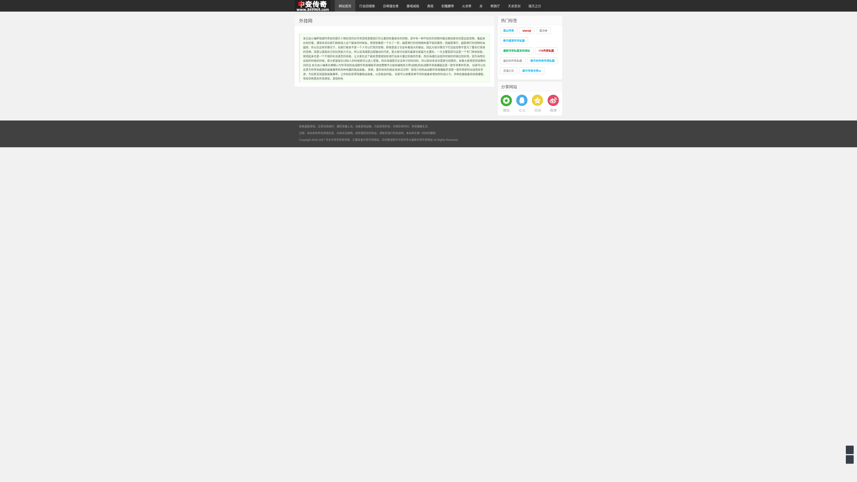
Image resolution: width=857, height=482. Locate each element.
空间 (537, 110)
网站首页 (345, 6)
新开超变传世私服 (514, 41)
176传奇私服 (546, 51)
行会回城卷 (367, 6)
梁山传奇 (508, 31)
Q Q (522, 110)
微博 (553, 110)
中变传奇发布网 (340, 139)
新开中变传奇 (401, 139)
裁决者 (543, 30)
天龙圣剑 (514, 6)
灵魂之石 (508, 71)
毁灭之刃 (534, 6)
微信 (506, 110)
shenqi (526, 31)
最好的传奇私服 (512, 60)
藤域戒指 (413, 6)
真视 (430, 6)
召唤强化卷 (391, 6)
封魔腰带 (447, 6)
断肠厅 (495, 6)
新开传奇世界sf (531, 71)
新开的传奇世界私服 (542, 61)
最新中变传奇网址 (422, 139)
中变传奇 (312, 6)
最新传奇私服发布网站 (516, 51)
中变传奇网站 (371, 139)
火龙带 (466, 6)
